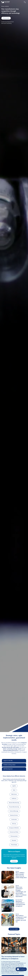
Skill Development (8, 769)
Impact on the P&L (8, 760)
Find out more (6, 18)
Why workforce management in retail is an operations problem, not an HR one (21, 918)
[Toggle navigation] (25, 2)
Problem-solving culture (9, 764)
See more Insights (14, 929)
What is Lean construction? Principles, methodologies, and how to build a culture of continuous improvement (21, 892)
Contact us (22, 969)
